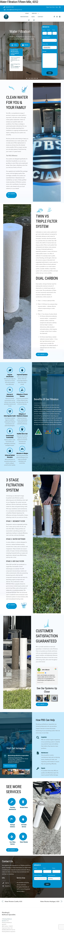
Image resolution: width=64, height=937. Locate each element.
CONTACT (40, 17)
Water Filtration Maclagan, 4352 (49, 901)
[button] (5, 771)
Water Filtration (24, 842)
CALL (15, 45)
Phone (53, 30)
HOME (27, 13)
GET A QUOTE (11, 194)
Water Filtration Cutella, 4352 (13, 901)
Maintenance (44, 753)
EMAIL (26, 45)
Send (49, 73)
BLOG (33, 17)
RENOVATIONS (24, 17)
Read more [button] (40, 682)
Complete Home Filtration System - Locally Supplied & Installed (15, 52)
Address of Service (38, 875)
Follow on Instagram (10, 766)
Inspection (44, 737)
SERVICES (34, 13)
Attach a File (45, 44)
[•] (26, 78)
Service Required (46, 37)
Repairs (43, 768)
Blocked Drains (24, 807)
